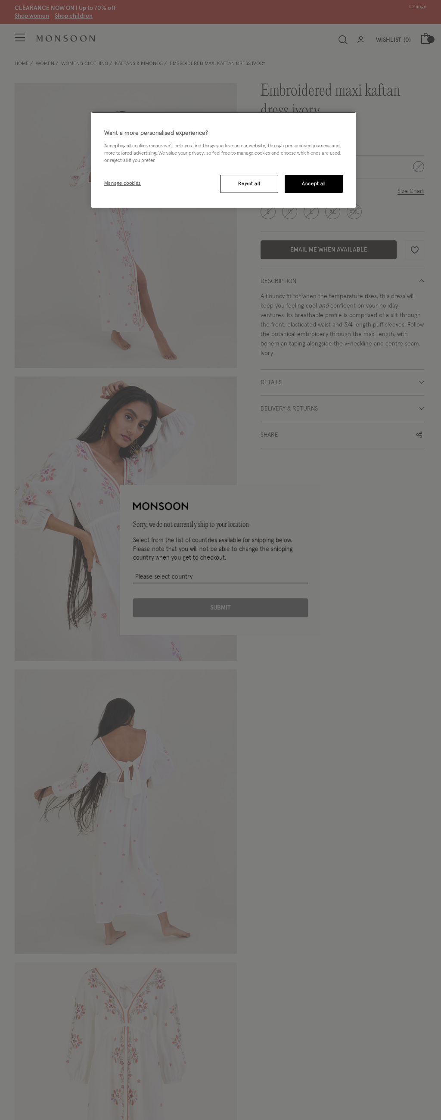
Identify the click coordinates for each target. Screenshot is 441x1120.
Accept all (314, 183)
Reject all (249, 183)
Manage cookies (122, 183)
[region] (223, 160)
